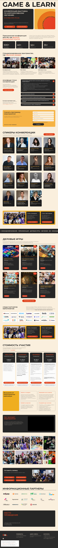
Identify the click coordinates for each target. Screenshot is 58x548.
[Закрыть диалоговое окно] (57, 1)
